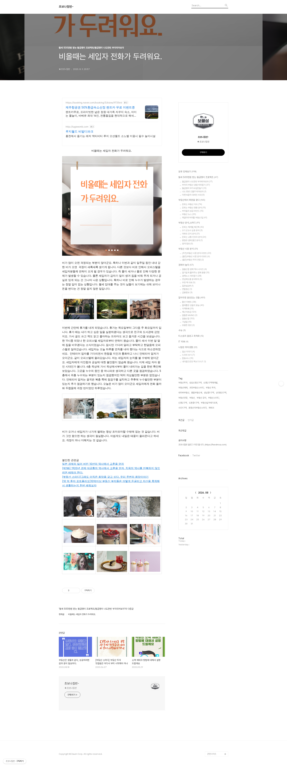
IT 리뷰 (183, 341)
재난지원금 (189, 312)
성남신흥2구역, (195, 382)
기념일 (186, 322)
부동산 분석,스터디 (189, 222)
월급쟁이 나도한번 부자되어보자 (197, 181)
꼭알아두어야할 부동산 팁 (194, 217)
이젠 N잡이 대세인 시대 (193, 195)
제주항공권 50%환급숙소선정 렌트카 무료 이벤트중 (100, 107)
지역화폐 (188, 308)
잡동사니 (187, 358)
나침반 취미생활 (187, 347)
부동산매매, (183, 387)
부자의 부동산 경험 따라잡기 (196, 185)
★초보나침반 (70, 688)
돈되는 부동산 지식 (192, 204)
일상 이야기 (188, 351)
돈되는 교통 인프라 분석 (194, 237)
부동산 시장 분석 (188, 248)
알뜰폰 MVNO (189, 315)
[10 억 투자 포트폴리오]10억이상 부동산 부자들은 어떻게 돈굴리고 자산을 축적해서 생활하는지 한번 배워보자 (111, 483)
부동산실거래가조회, (209, 403)
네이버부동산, (184, 392)
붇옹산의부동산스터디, (198, 407)
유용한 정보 (188, 325)
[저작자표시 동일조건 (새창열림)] (97, 590)
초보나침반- (66, 6)
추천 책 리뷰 (188, 282)
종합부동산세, (197, 392)
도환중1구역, (194, 403)
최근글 (181, 420)
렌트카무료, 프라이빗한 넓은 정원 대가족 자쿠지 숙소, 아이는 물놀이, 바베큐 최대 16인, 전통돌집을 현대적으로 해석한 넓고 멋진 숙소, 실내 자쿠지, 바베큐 (101, 113)
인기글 (191, 420)
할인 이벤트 (189, 302)
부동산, (192, 398)
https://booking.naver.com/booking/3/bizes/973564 (94, 102)
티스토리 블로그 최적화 (191, 336)
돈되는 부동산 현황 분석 (194, 207)
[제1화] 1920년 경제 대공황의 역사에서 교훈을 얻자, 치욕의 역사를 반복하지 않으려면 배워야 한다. (111, 470)
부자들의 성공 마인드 (192, 211)
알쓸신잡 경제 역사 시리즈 (194, 269)
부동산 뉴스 (189, 214)
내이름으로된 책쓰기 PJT (194, 361)
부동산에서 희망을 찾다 (191, 200)
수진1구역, (182, 407)
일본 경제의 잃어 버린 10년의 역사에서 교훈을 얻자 (93, 463)
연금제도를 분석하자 (192, 279)
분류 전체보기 (187, 171)
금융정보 (187, 292)
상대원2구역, (221, 392)
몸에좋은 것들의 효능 (193, 305)
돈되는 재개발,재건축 (193, 227)
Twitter (196, 455)
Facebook (183, 455)
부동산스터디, (214, 398)
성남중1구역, (209, 392)
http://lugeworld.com (77, 126)
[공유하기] (72, 590)
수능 (182, 330)
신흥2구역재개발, (210, 382)
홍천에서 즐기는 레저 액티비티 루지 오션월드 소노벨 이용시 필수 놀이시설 (110, 136)
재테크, (212, 407)
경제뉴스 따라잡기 (191, 276)
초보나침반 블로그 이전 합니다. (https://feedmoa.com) (202, 444)
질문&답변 (187, 286)
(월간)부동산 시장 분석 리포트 (196, 256)
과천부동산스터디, (196, 387)
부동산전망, (183, 398)
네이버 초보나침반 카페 (217, 748)
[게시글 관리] (76, 590)
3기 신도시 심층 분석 (192, 230)
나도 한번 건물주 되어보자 (194, 191)
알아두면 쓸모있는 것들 (191, 297)
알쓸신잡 (188, 318)
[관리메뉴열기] (281, 383)
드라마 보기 (188, 355)
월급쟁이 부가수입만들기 (194, 188)
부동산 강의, (202, 398)
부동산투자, (183, 382)
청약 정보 (187, 243)
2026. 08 (203, 492)
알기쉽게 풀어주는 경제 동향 (195, 272)
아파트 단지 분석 (191, 233)
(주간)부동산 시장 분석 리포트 (196, 253)
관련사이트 (211, 754)
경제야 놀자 (186, 265)
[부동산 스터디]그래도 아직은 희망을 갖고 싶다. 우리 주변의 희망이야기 (105, 476)
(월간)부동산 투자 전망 (193, 260)
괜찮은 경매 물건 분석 (192, 240)
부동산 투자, (211, 387)
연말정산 (187, 289)
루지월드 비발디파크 (79, 131)
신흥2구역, (183, 403)
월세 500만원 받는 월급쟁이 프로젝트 (198, 177)
